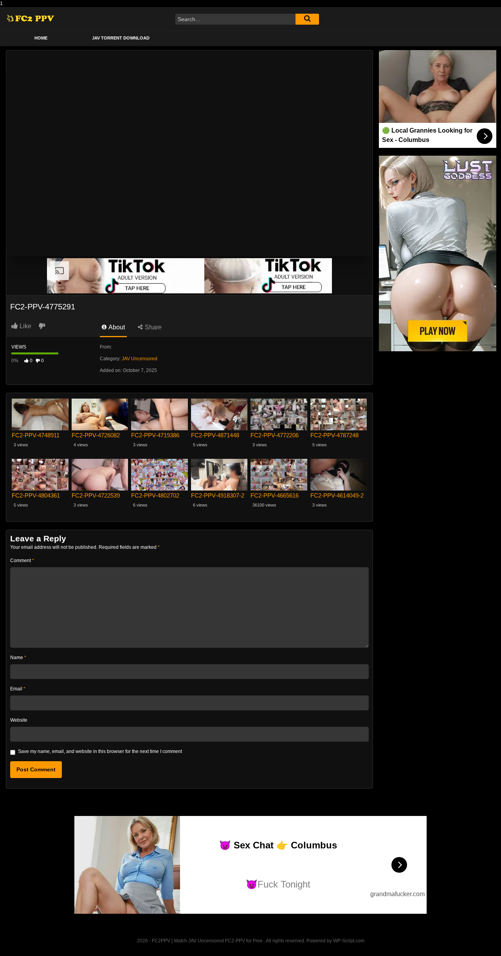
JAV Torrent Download (121, 38)
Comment (22, 560)
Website (18, 720)
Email (17, 689)
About (116, 327)
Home (40, 38)
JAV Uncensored (139, 358)
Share (152, 327)
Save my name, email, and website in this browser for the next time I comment (100, 751)
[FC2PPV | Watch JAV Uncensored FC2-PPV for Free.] (31, 19)
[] (307, 19)
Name (18, 657)
